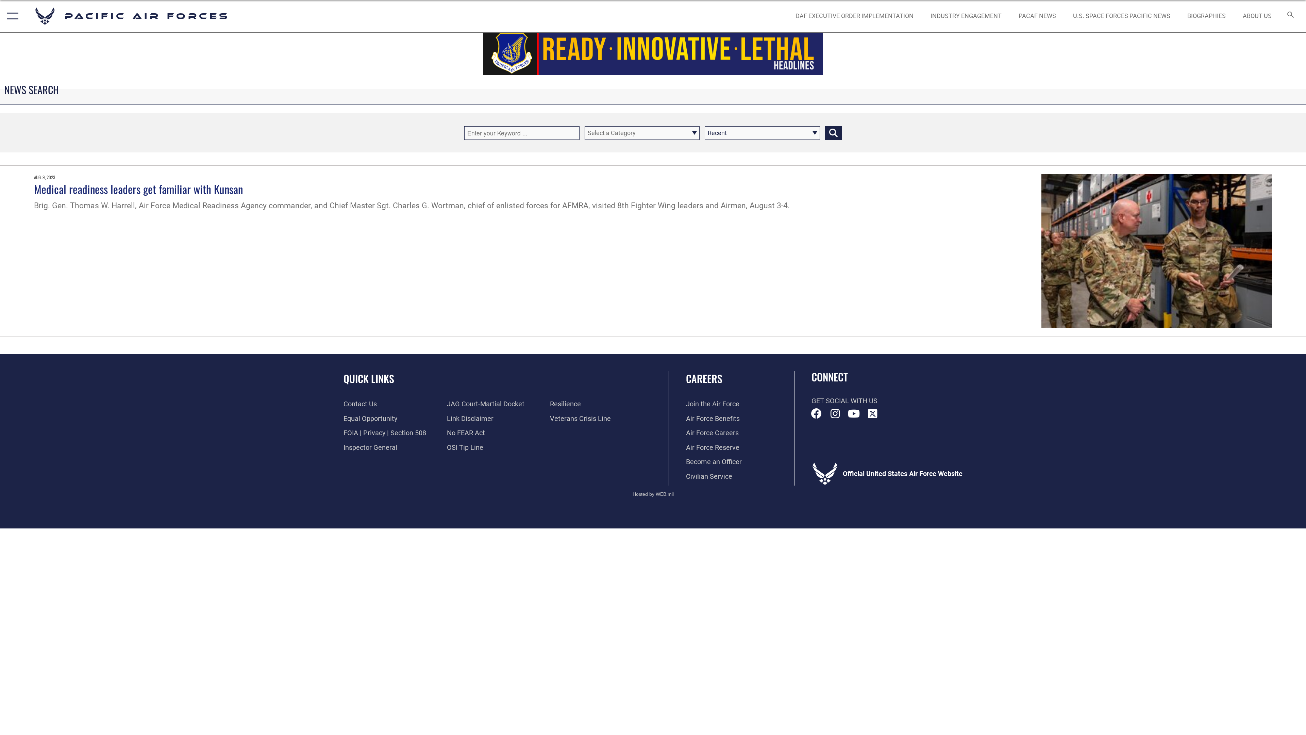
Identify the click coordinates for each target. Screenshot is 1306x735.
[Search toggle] (1289, 16)
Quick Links (369, 378)
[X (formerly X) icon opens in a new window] (873, 414)
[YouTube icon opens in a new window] (854, 414)
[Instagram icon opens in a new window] (835, 414)
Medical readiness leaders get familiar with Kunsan (138, 189)
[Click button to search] (833, 133)
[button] (11, 16)
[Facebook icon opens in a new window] (816, 414)
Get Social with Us (844, 401)
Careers (704, 378)
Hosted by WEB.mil (653, 494)
